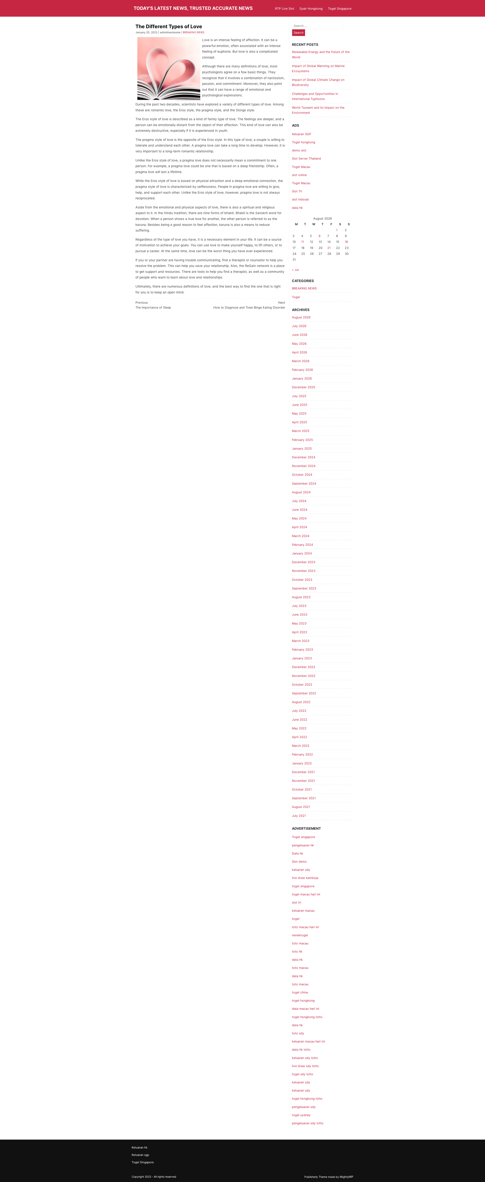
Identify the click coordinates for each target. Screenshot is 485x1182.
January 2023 (302, 658)
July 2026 (299, 326)
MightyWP (346, 1177)
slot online (299, 175)
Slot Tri (297, 191)
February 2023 (302, 649)
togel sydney (301, 1115)
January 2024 (302, 553)
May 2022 (299, 728)
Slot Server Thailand (306, 158)
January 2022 (302, 763)
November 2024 (303, 466)
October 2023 (302, 580)
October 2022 (302, 684)
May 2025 (299, 413)
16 (346, 242)
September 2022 (304, 693)
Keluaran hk (139, 1147)
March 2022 (300, 746)
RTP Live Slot (284, 8)
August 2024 (301, 492)
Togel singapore (303, 837)
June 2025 (299, 405)
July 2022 (299, 711)
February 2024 (302, 545)
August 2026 (301, 317)
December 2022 (303, 667)
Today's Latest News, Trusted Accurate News (193, 8)
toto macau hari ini (305, 927)
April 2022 (299, 737)
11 (302, 242)
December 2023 (303, 562)
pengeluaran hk (303, 845)
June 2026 (299, 335)
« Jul (295, 270)
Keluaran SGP (301, 134)
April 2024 (299, 527)
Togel (296, 297)
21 (329, 248)
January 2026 (302, 378)
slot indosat (300, 199)
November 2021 (303, 781)
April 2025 (299, 422)
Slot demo (299, 861)
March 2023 (300, 641)
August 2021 (301, 807)
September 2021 (304, 798)
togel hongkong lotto (307, 1098)
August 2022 (301, 702)
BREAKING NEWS (193, 32)
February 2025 (302, 440)
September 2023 (304, 588)
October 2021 (302, 789)
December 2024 (303, 457)
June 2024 (299, 509)
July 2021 (299, 816)
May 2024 (299, 518)
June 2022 (299, 719)
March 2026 (300, 361)
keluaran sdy (301, 870)
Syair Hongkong (311, 8)
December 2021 (303, 772)
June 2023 (299, 614)
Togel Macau (301, 167)
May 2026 (299, 343)
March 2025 (300, 431)
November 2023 (303, 571)
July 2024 (299, 501)
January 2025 (302, 448)
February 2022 (302, 754)
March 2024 (300, 536)
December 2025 (303, 387)
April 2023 (299, 632)
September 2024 (304, 483)
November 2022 (303, 676)
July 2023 (299, 606)
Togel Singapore (339, 8)
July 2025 (299, 396)
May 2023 (299, 623)
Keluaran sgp (140, 1155)
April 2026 (299, 352)
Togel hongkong (303, 142)
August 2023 (301, 597)
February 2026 (302, 370)
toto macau (300, 984)
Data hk (297, 853)
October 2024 (302, 474)
